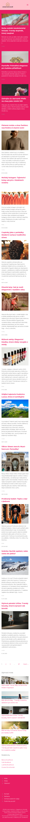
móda (3, 46)
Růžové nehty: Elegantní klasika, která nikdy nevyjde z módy (15, 341)
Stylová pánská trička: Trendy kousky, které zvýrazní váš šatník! (15, 605)
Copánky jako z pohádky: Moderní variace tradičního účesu (14, 234)
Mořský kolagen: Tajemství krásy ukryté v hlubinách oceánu (14, 180)
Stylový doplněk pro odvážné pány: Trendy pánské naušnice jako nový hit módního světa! (14, 747)
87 (19, 664)
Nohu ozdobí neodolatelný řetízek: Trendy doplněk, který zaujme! (13, 30)
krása (3, 224)
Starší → (25, 664)
